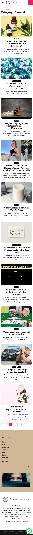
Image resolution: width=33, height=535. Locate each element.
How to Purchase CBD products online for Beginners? (16, 43)
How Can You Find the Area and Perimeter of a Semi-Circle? (16, 292)
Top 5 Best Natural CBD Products (16, 410)
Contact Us (5, 447)
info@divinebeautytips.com (20, 521)
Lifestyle (19, 80)
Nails (3, 452)
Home (4, 442)
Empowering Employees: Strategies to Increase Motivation (16, 125)
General (16, 38)
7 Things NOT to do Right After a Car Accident (16, 370)
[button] (29, 531)
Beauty (4, 455)
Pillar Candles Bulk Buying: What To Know (16, 209)
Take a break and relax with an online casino (16, 333)
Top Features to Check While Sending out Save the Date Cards (16, 249)
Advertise (5, 450)
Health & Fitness (18, 406)
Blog (3, 444)
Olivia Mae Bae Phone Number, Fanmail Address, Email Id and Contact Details (16, 167)
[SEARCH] (29, 467)
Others (18, 366)
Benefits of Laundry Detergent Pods (16, 84)
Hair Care (5, 457)
